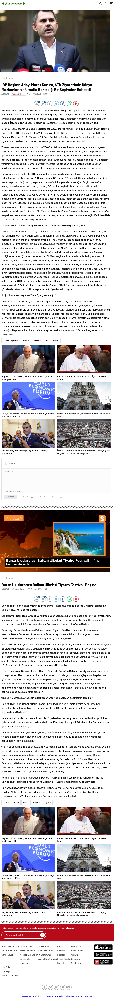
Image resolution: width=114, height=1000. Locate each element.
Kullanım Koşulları (75, 996)
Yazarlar (75, 954)
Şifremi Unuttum (9, 975)
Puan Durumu (44, 954)
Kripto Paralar (64, 959)
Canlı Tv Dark (26, 946)
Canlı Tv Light (7, 954)
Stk (46, 341)
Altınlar (60, 946)
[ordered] (40, 496)
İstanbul (37, 341)
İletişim (35, 996)
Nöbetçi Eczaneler (29, 954)
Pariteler (61, 963)
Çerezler (57, 996)
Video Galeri (77, 950)
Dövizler (61, 950)
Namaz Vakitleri (45, 950)
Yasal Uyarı (88, 996)
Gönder (10, 496)
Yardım (56, 341)
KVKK (64, 996)
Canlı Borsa (43, 946)
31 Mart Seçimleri (10, 341)
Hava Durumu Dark (10, 946)
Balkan (6, 802)
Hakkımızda (26, 996)
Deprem (26, 341)
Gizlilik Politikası (46, 996)
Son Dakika (25, 959)
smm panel (25, 963)
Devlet (26, 802)
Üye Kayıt (6, 971)
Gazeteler (76, 959)
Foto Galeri (76, 946)
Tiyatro (48, 802)
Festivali (36, 802)
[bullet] (44, 496)
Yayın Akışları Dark (29, 950)
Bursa (16, 802)
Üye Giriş (5, 967)
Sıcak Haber (77, 963)
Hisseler (61, 954)
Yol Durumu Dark (9, 950)
